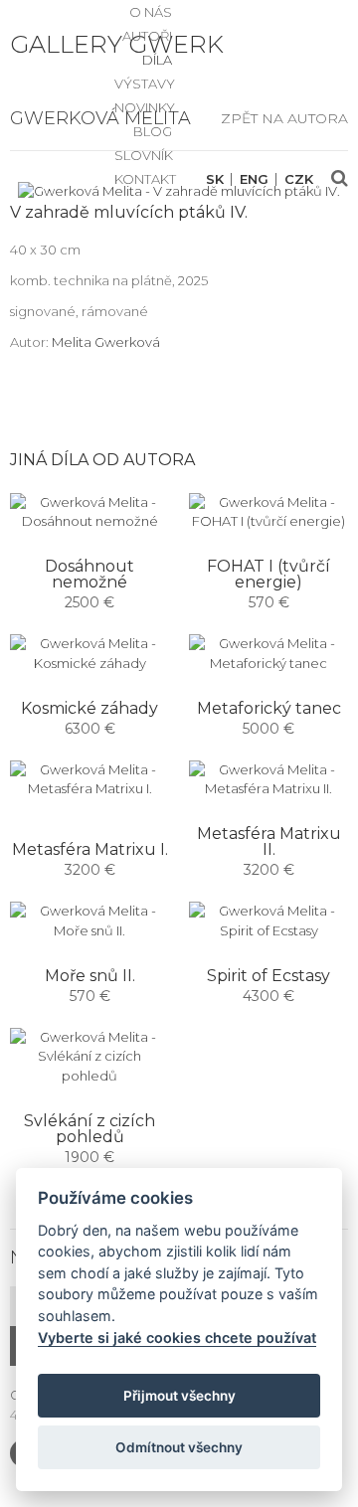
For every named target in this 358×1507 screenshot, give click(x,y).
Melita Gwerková (106, 342)
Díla (157, 60)
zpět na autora (284, 118)
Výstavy (144, 83)
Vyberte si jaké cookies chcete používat (177, 1337)
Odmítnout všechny (179, 1447)
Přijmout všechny (179, 1396)
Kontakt (145, 179)
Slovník (143, 155)
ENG (254, 179)
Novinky (144, 107)
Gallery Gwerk (117, 44)
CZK (298, 179)
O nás (150, 12)
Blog (152, 131)
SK (215, 179)
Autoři (147, 36)
